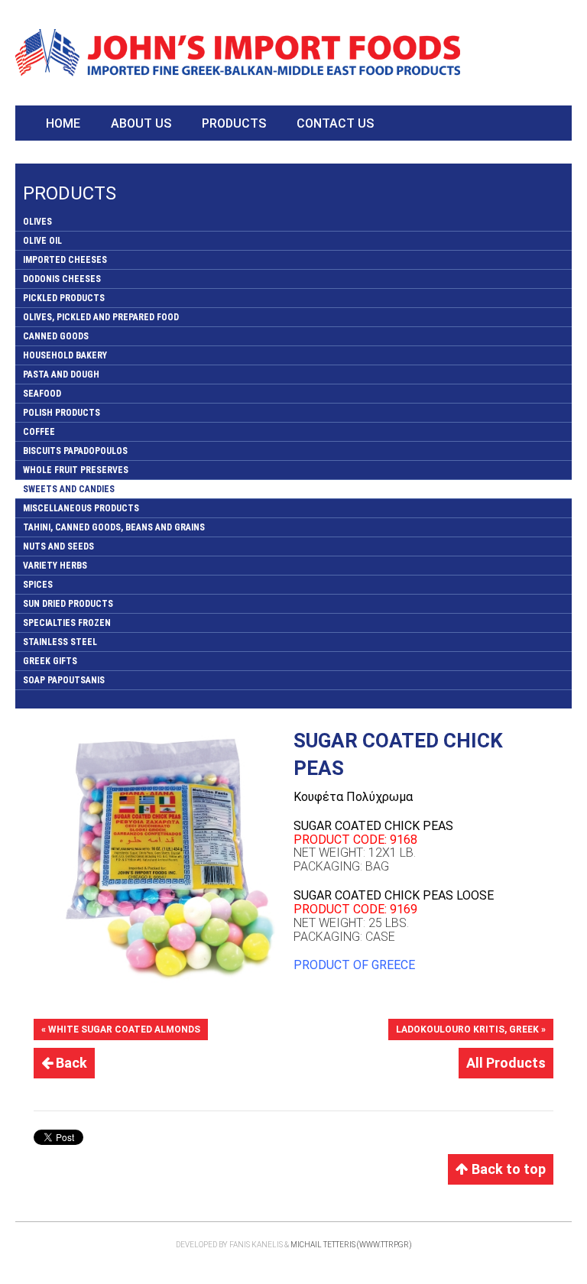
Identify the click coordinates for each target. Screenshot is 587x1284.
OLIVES (37, 221)
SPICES (38, 584)
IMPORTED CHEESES (65, 260)
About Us (141, 123)
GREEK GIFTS (50, 661)
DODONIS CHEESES (62, 279)
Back (70, 1063)
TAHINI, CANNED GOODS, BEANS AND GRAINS (114, 527)
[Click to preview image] (163, 857)
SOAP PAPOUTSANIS (64, 680)
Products (234, 123)
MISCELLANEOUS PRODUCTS (81, 508)
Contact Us (335, 123)
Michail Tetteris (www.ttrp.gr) (351, 1244)
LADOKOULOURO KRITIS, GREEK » (471, 1029)
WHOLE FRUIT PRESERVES (75, 470)
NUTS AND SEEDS (58, 546)
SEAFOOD (42, 393)
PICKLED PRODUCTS (64, 298)
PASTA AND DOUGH (61, 374)
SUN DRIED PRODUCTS (68, 603)
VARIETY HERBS (55, 565)
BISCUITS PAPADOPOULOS (75, 451)
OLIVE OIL (42, 240)
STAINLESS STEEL (60, 642)
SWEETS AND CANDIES (69, 489)
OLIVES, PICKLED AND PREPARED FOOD (101, 317)
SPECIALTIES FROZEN (67, 623)
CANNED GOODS (56, 336)
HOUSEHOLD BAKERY (65, 355)
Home (63, 123)
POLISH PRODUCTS (61, 412)
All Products (506, 1063)
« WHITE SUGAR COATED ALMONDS (120, 1029)
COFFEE (39, 431)
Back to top (507, 1169)
